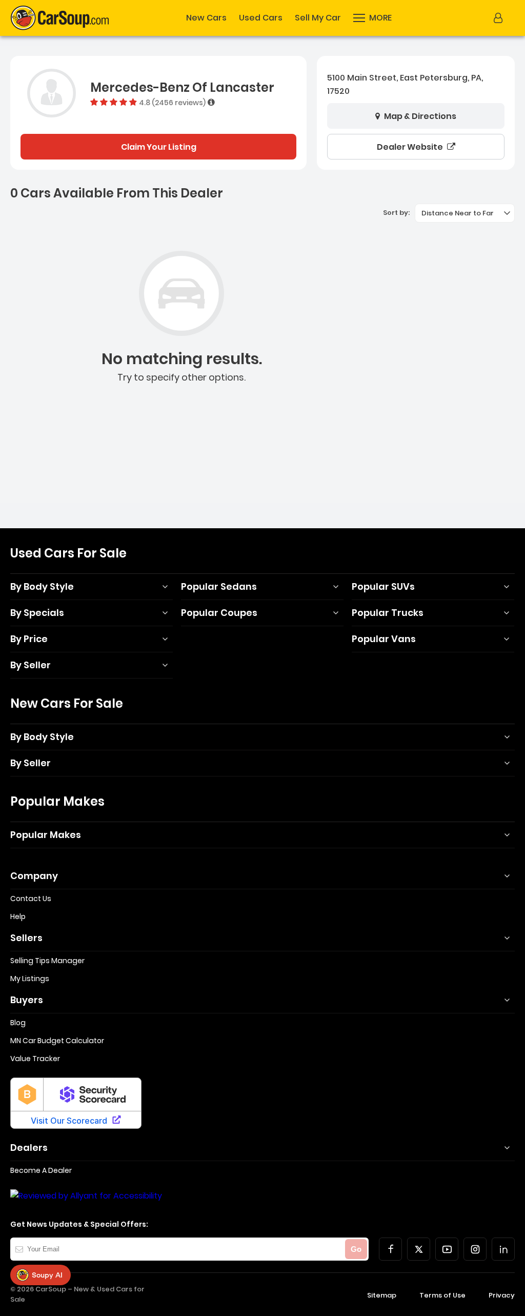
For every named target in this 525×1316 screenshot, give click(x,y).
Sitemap (381, 1295)
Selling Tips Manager (47, 960)
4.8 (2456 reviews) (172, 102)
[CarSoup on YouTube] (446, 1249)
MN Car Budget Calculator (57, 1040)
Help (18, 916)
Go (356, 1249)
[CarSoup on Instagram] (475, 1249)
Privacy (502, 1295)
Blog (18, 1023)
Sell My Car (318, 18)
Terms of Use (442, 1295)
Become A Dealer (41, 1170)
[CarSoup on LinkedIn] (503, 1249)
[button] (372, 18)
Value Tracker (35, 1058)
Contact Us (30, 898)
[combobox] (464, 213)
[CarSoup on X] (418, 1249)
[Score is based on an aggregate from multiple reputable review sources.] (211, 102)
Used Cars (260, 18)
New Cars (206, 18)
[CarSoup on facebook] (390, 1249)
